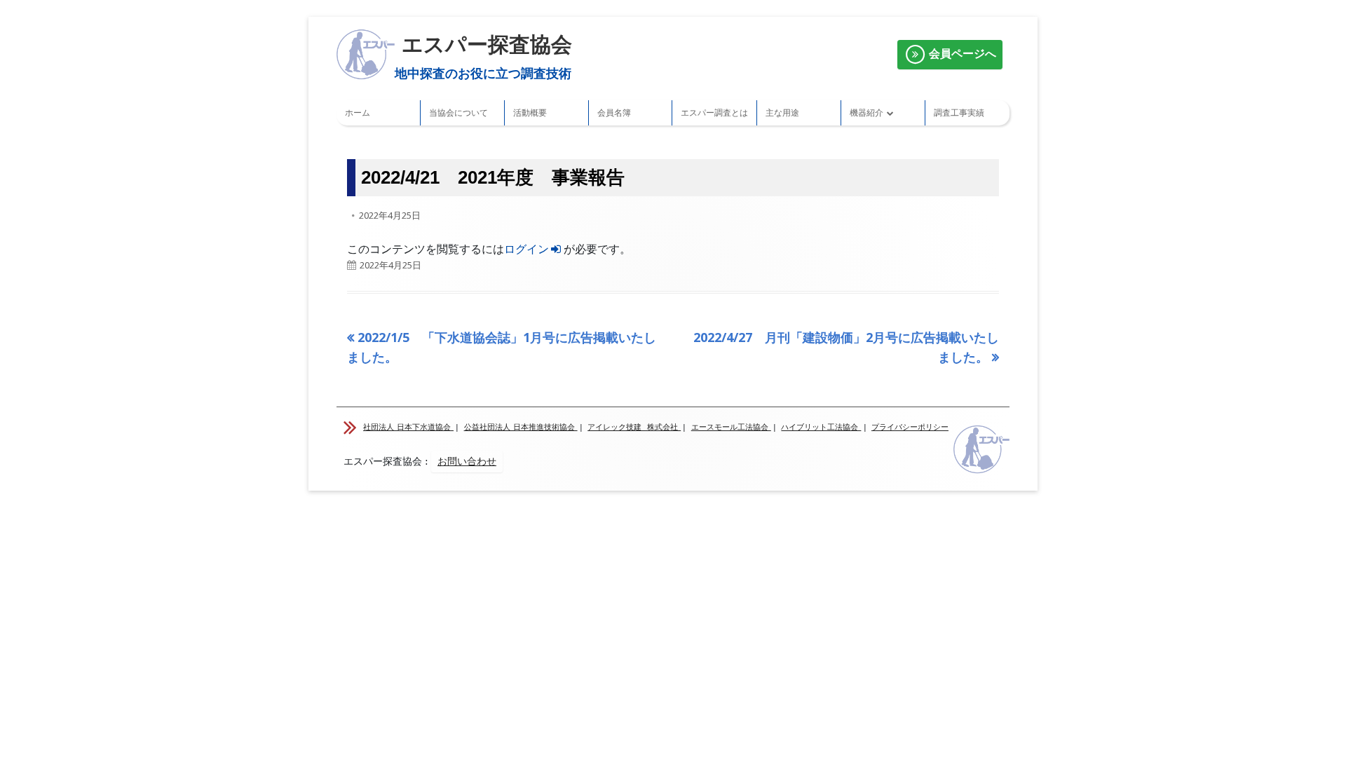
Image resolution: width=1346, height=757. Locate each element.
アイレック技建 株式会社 (634, 427)
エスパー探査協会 (487, 44)
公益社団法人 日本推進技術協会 (521, 427)
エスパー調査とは (714, 112)
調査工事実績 (959, 112)
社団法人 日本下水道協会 (408, 427)
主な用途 (782, 112)
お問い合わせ (466, 461)
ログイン (526, 249)
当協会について (458, 112)
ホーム (357, 112)
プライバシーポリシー (910, 427)
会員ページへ (961, 53)
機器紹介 (866, 112)
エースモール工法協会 (731, 427)
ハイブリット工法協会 (821, 427)
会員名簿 (614, 112)
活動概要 (530, 112)
